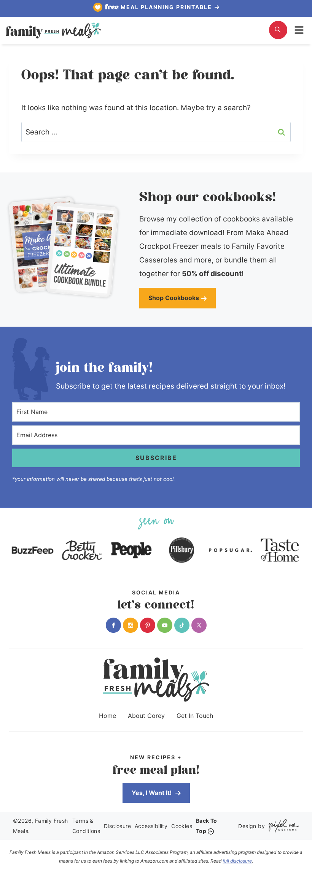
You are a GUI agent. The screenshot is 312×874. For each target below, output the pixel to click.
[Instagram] (130, 625)
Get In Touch (195, 715)
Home (107, 715)
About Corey (146, 715)
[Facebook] (113, 625)
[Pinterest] (147, 625)
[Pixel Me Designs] (282, 826)
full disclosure (237, 861)
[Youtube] (164, 625)
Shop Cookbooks (173, 298)
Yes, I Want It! (152, 793)
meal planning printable (159, 7)
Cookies (181, 826)
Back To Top (206, 825)
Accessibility (151, 826)
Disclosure (117, 826)
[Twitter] (199, 625)
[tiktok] (181, 625)
